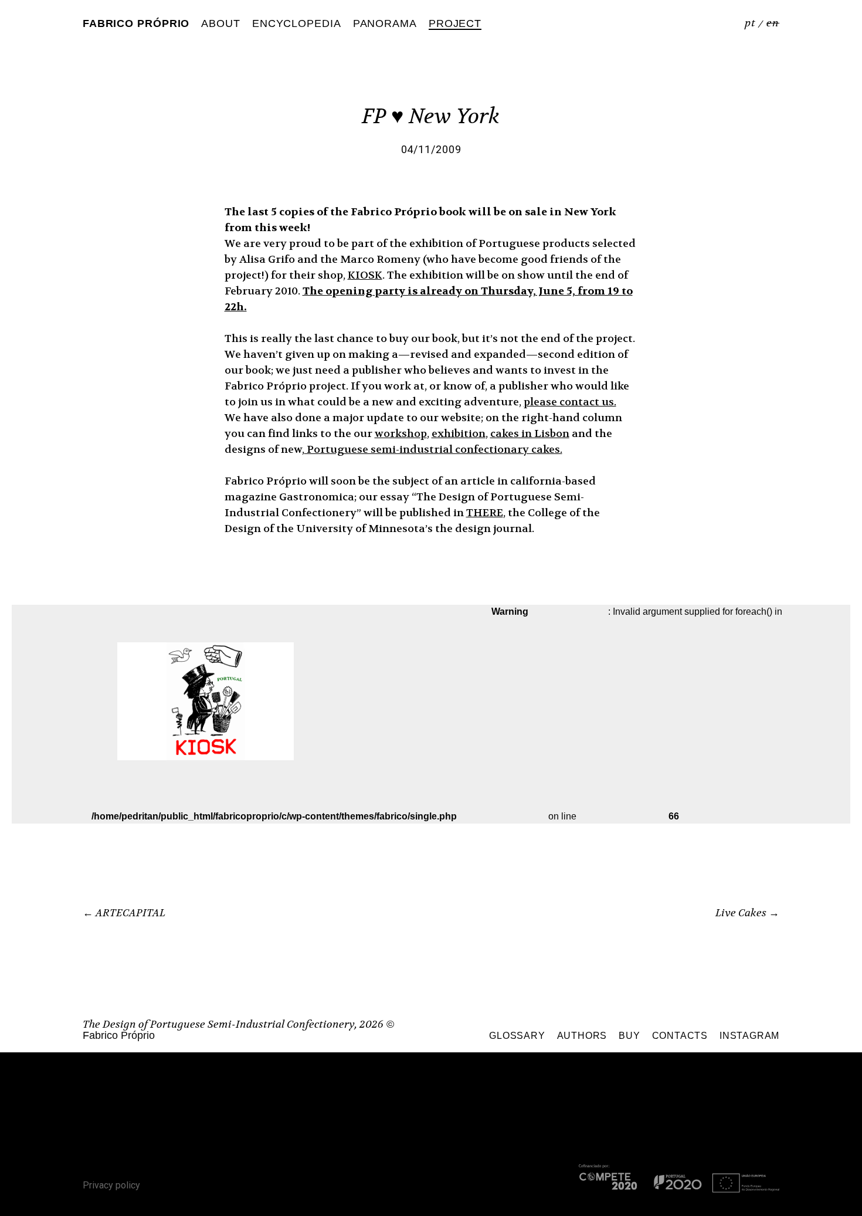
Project (455, 23)
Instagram (749, 1036)
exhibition (459, 434)
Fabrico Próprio (136, 23)
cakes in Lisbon (529, 434)
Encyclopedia (296, 23)
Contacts (680, 1036)
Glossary (517, 1036)
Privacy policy (111, 1185)
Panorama (385, 23)
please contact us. (570, 402)
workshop (401, 434)
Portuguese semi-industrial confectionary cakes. (433, 449)
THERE (484, 513)
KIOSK (365, 275)
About (220, 23)
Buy (629, 1036)
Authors (582, 1036)
